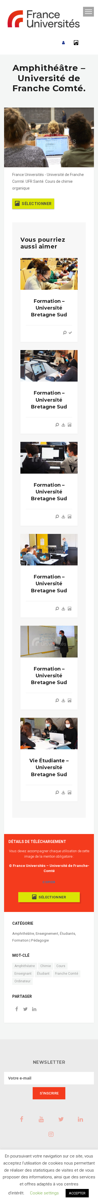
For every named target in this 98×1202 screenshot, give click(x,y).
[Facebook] (16, 1010)
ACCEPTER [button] (77, 1193)
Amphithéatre (24, 966)
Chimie (45, 966)
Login (63, 43)
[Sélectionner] (69, 425)
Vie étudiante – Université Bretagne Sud (49, 767)
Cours (60, 966)
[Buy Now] (63, 425)
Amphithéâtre (23, 934)
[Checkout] (70, 333)
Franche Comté (66, 974)
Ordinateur (22, 981)
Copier (48, 882)
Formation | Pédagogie (30, 940)
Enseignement (47, 934)
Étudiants (67, 934)
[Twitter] (25, 1010)
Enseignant (23, 974)
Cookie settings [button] (44, 1193)
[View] (65, 333)
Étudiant (43, 974)
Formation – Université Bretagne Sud (49, 308)
